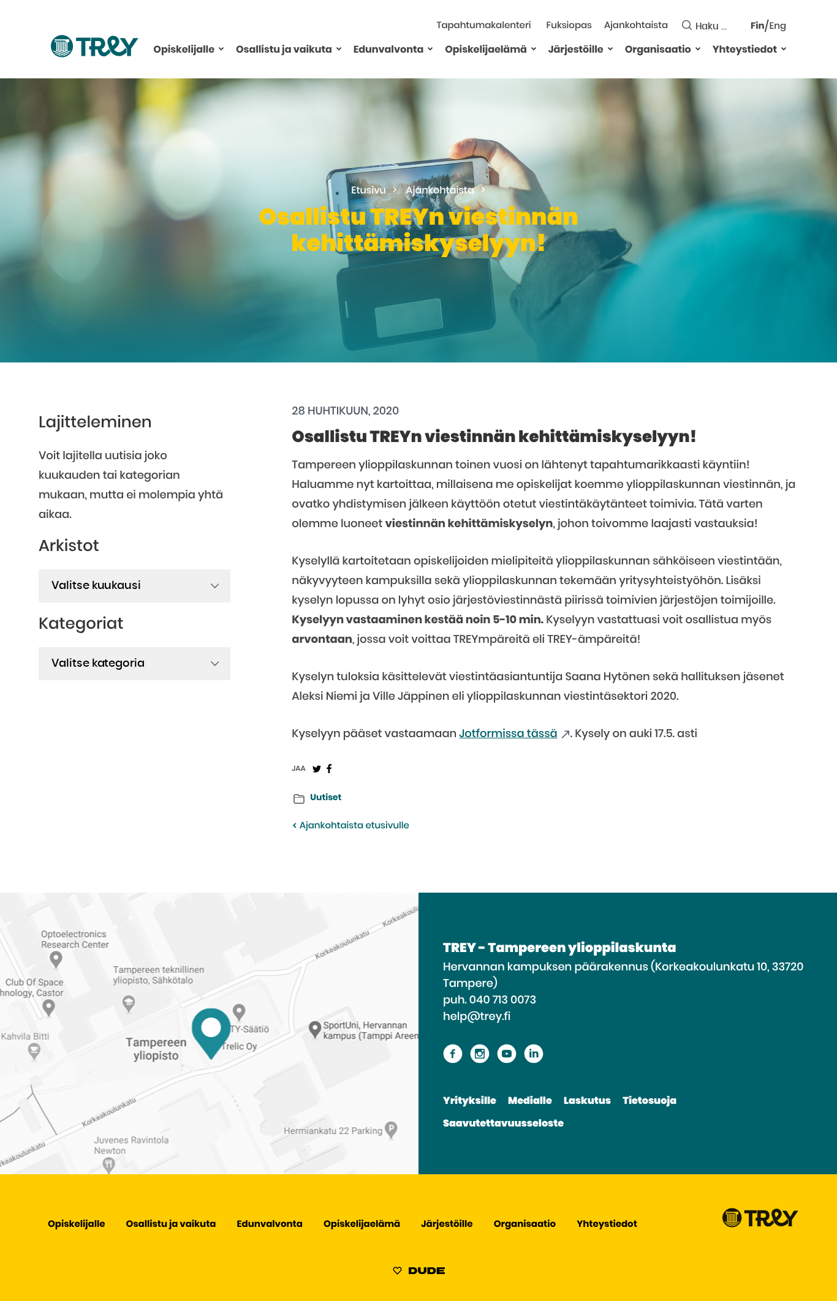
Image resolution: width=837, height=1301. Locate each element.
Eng (778, 26)
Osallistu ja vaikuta (284, 50)
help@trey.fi (476, 1016)
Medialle (530, 1101)
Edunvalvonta (389, 50)
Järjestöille (576, 50)
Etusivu (368, 191)
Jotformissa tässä (508, 734)
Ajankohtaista (636, 26)
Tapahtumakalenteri (483, 26)
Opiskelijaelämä (486, 50)
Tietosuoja (649, 1101)
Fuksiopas (569, 26)
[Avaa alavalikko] (221, 48)
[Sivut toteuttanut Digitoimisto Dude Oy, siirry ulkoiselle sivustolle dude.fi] (419, 1272)
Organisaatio (658, 50)
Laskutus (587, 1101)
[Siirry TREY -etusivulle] (760, 1225)
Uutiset (325, 797)
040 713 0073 (502, 1000)
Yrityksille (469, 1101)
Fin (758, 26)
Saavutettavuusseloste (503, 1124)
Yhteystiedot (745, 50)
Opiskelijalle (183, 50)
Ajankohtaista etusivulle (353, 826)
